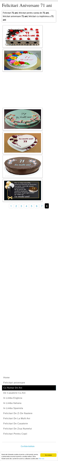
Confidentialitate (28, 446)
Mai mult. (42, 459)
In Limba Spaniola (13, 408)
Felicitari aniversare (14, 383)
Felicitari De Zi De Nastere (18, 413)
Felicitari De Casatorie (15, 423)
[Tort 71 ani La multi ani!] (22, 36)
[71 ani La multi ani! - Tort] (22, 60)
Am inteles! (48, 455)
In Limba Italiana (12, 403)
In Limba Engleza (12, 398)
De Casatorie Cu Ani (14, 393)
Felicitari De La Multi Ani (16, 418)
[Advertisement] (29, 89)
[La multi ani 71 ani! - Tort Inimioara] (22, 143)
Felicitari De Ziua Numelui (17, 429)
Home (6, 377)
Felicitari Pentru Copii (15, 434)
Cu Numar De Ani (12, 388)
